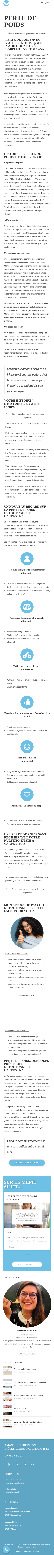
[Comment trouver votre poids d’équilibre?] (7, 1383)
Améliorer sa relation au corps (27, 805)
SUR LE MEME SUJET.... (20, 1184)
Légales (27, 1547)
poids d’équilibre (16, 1086)
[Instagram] (27, 1353)
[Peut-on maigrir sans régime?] (7, 1370)
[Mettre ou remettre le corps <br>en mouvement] (27, 654)
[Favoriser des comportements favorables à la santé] (27, 702)
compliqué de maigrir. (19, 356)
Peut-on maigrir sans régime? (25, 1369)
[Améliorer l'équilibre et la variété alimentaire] (27, 606)
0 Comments (31, 1372)
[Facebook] (21, 1353)
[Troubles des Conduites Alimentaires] (7, 1396)
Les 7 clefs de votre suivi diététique (22, 1198)
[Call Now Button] (6, 1549)
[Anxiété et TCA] (7, 1410)
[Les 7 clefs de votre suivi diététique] (7, 1423)
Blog (9, 1233)
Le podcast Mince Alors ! (30, 1544)
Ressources (45, 1544)
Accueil (6, 1544)
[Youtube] (32, 1464)
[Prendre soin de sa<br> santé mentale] (27, 746)
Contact (20, 1547)
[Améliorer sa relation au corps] (27, 794)
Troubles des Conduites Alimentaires (28, 1395)
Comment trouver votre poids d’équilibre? (30, 1382)
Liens (34, 1547)
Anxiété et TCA (20, 1409)
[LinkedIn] (33, 1353)
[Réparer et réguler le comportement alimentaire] (27, 558)
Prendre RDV (15, 1544)
